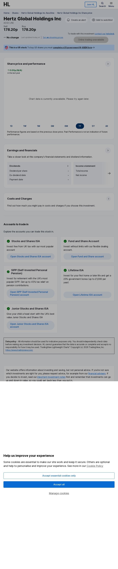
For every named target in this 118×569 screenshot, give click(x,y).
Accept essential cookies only (59, 475)
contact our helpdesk (104, 33)
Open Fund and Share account (87, 256)
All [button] (106, 126)
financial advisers (96, 373)
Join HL (91, 4)
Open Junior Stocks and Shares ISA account (29, 325)
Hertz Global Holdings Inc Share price (74, 13)
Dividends (14, 166)
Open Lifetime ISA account (87, 294)
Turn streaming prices (53, 37)
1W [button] (24, 126)
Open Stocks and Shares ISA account (30, 256)
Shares (15, 13)
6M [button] (66, 126)
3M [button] (52, 126)
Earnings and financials (22, 150)
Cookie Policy (95, 465)
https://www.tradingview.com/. (19, 350)
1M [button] (38, 126)
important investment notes (51, 376)
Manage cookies (59, 493)
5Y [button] (93, 126)
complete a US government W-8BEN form (72, 47)
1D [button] (11, 126)
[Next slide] (106, 173)
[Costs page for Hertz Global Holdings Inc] (59, 202)
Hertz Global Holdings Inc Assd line (37, 13)
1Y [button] (80, 126)
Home (6, 13)
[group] (59, 126)
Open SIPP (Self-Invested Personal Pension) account (29, 293)
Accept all (59, 484)
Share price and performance (26, 63)
